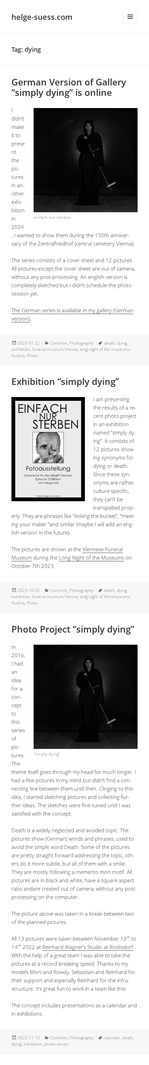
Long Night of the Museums (91, 557)
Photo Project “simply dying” (72, 629)
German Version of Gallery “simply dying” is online (68, 87)
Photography (82, 343)
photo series (56, 1044)
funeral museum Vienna (55, 349)
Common (59, 343)
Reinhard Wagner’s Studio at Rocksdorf (87, 946)
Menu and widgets (130, 16)
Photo (32, 355)
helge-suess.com (41, 16)
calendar (112, 1038)
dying (122, 343)
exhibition (20, 349)
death (109, 343)
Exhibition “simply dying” (65, 381)
